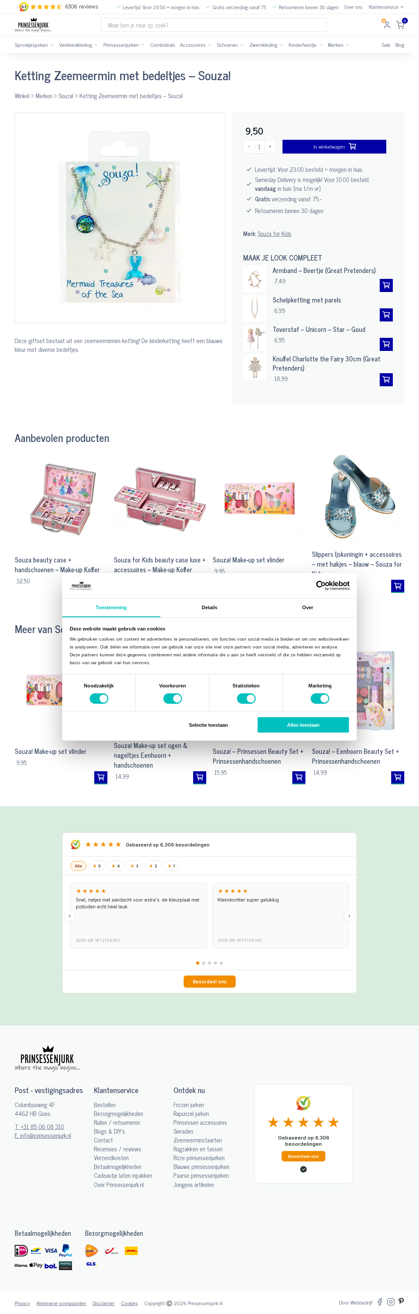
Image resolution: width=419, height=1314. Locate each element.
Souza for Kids (274, 233)
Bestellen (105, 1104)
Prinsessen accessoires (200, 1122)
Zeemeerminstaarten (197, 1140)
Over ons (353, 7)
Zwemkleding (263, 44)
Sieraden (183, 1131)
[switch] (172, 698)
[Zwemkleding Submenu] (281, 44)
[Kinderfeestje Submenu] (320, 44)
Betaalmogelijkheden (117, 1166)
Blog (399, 44)
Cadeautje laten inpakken (123, 1175)
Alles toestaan (303, 724)
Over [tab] (307, 607)
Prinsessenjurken (121, 44)
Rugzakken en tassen (198, 1148)
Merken (335, 44)
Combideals (162, 44)
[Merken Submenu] (347, 44)
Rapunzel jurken (191, 1113)
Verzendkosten (111, 1157)
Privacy (22, 1303)
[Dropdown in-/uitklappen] (402, 7)
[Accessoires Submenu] (209, 44)
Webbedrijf (361, 1302)
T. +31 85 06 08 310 (39, 1126)
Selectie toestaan (208, 724)
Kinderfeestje (303, 44)
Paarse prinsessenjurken (201, 1175)
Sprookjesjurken (31, 44)
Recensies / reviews (117, 1148)
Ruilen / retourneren (117, 1122)
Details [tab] (210, 607)
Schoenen (227, 44)
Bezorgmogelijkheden (118, 1113)
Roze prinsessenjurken (199, 1157)
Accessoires (193, 44)
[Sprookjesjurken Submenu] (51, 44)
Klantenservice (383, 7)
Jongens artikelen (193, 1184)
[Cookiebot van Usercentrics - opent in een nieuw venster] (321, 586)
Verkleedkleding (75, 44)
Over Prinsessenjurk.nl (119, 1184)
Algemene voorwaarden (61, 1303)
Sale (386, 44)
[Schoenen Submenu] (242, 44)
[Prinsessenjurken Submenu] (142, 44)
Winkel (22, 95)
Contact (103, 1140)
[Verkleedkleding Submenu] (96, 44)
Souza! (66, 95)
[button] (216, 122)
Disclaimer (104, 1303)
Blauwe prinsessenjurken (201, 1166)
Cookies (129, 1303)
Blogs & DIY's (109, 1131)
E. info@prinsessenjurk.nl (43, 1135)
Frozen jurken (188, 1104)
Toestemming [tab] (111, 607)
